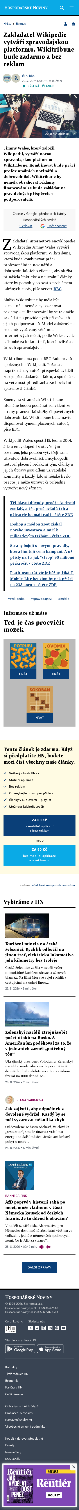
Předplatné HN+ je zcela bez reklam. (53, 885)
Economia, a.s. (33, 1303)
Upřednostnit (57, 226)
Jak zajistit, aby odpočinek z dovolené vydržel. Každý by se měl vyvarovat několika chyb (35, 1114)
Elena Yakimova (30, 1100)
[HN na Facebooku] (37, 1328)
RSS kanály (12, 1459)
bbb (31, 76)
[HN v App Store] (50, 1349)
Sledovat (26, 226)
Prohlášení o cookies (18, 1413)
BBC (57, 288)
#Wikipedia (16, 598)
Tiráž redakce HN (16, 1374)
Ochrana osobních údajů (21, 1406)
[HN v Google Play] (20, 1349)
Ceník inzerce (14, 1394)
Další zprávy (39, 1267)
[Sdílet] (65, 24)
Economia (11, 1380)
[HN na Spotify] (57, 1328)
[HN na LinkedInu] (50, 1328)
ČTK (25, 76)
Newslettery (13, 1452)
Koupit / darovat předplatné (24, 1438)
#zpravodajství (41, 598)
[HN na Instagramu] (43, 1328)
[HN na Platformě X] (30, 1328)
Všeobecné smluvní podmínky (25, 1426)
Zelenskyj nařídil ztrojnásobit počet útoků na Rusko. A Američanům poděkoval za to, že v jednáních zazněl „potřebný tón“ (38, 1043)
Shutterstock (61, 134)
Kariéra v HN (13, 1387)
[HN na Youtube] (63, 1328)
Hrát (23, 674)
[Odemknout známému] (73, 24)
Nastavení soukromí (18, 1419)
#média (63, 598)
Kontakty (11, 1367)
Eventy (9, 1445)
